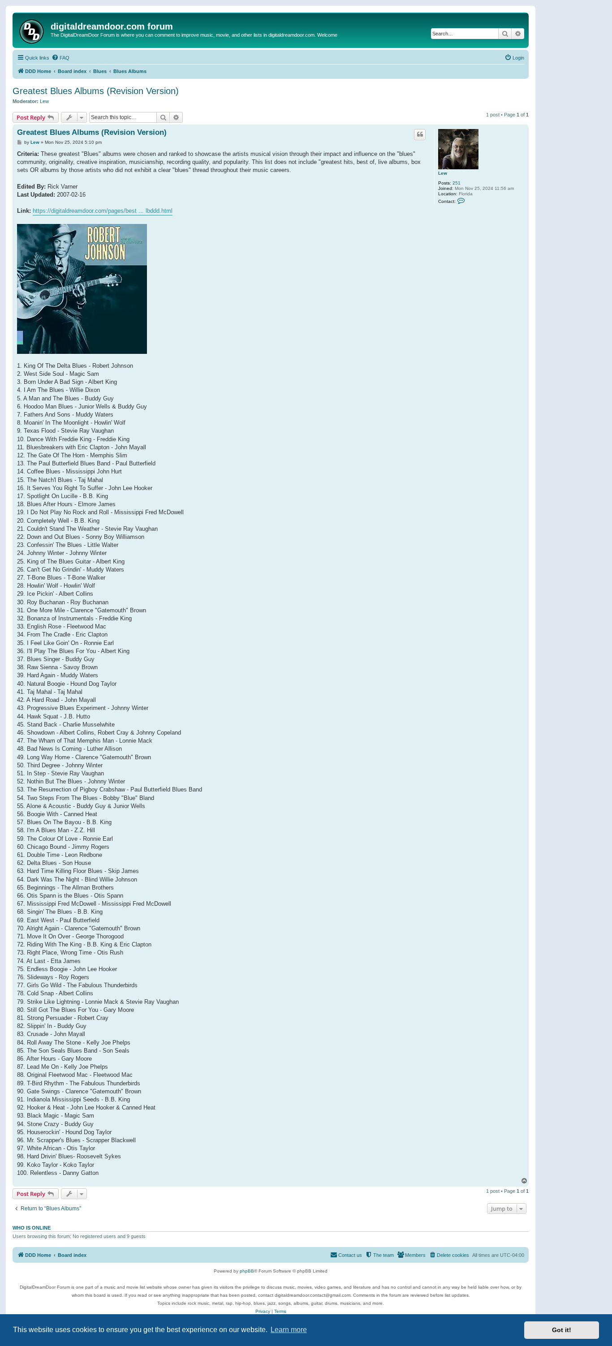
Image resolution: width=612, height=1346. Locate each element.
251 (457, 183)
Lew (44, 101)
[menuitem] (60, 57)
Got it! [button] (561, 1329)
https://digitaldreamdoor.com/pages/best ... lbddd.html (102, 210)
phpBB (247, 1271)
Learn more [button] (289, 1329)
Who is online (32, 1227)
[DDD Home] (33, 30)
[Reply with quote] (420, 134)
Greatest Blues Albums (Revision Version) (96, 91)
